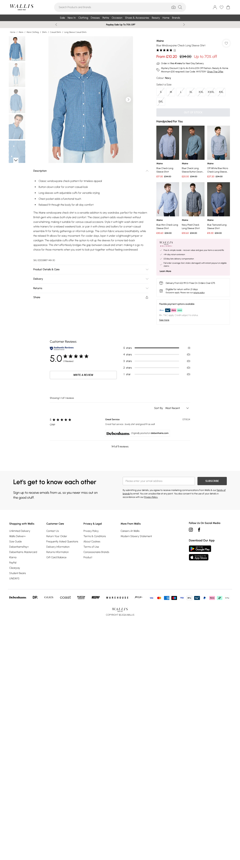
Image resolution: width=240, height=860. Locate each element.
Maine (160, 40)
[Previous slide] (56, 24)
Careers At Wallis (130, 530)
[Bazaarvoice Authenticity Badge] (62, 348)
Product (87, 557)
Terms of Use (91, 546)
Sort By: (159, 408)
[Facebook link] (199, 530)
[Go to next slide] (128, 99)
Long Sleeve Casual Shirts (75, 32)
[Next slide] (184, 24)
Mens (21, 32)
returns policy (199, 292)
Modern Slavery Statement (136, 536)
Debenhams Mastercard (23, 552)
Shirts (44, 32)
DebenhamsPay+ (19, 546)
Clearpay (14, 567)
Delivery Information (57, 546)
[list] (90, 99)
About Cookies (91, 541)
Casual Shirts (55, 32)
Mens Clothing (33, 32)
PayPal (12, 562)
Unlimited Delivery (19, 530)
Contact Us (52, 530)
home (12, 32)
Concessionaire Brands (96, 552)
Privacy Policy (91, 530)
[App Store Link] (200, 553)
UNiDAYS (14, 578)
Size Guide (15, 541)
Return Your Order (56, 536)
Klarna (12, 557)
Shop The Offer (215, 71)
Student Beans (17, 573)
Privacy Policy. (151, 497)
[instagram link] (191, 530)
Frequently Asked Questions (62, 541)
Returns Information (57, 552)
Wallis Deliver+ (17, 536)
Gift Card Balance (56, 557)
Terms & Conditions (94, 536)
